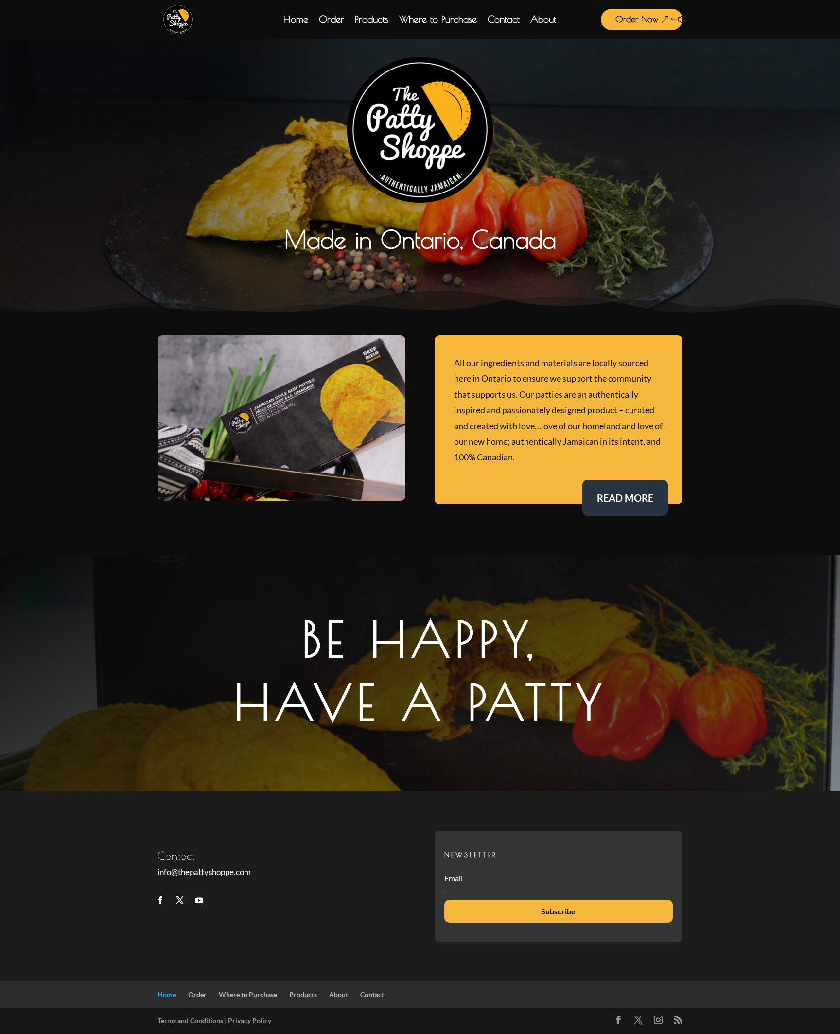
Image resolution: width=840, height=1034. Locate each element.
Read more (625, 498)
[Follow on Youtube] (199, 900)
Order (331, 20)
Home (295, 20)
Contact (504, 20)
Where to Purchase (438, 20)
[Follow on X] (180, 900)
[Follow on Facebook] (160, 900)
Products (371, 20)
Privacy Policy (249, 1020)
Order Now (636, 19)
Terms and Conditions (190, 1020)
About (543, 20)
